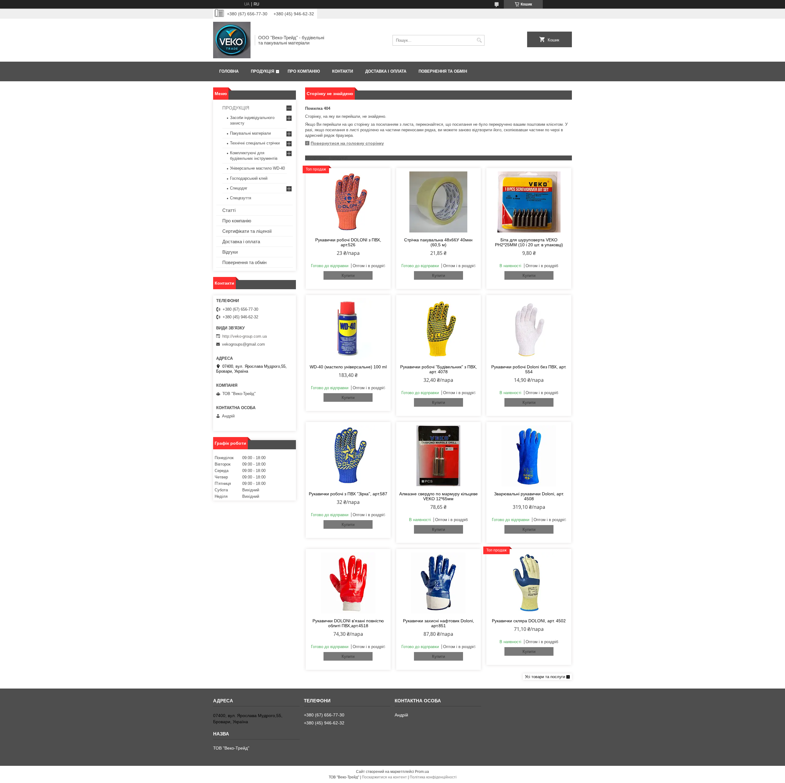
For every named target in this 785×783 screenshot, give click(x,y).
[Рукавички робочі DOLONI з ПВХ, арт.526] (348, 201)
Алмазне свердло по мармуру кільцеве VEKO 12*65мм (438, 496)
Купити (348, 275)
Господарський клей (248, 178)
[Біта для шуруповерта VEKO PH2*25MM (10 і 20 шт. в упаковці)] (528, 201)
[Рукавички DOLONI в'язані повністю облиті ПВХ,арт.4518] (348, 582)
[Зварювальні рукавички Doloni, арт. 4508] (528, 455)
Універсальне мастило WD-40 (257, 168)
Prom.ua (422, 772)
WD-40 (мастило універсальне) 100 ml (348, 366)
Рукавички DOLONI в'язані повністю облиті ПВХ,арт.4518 (348, 623)
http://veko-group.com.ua (244, 336)
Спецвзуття (240, 198)
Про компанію (304, 71)
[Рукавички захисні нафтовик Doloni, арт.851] (438, 582)
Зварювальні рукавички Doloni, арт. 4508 (529, 496)
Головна (229, 71)
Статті (229, 210)
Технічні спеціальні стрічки (255, 143)
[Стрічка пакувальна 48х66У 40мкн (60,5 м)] (438, 201)
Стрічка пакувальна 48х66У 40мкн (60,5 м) (438, 242)
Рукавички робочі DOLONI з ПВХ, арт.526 (348, 242)
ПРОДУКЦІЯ (235, 107)
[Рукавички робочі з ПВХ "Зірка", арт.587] (348, 455)
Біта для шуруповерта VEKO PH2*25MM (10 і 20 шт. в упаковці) (529, 242)
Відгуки (230, 252)
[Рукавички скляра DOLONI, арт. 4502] (528, 582)
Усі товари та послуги (545, 676)
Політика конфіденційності (433, 777)
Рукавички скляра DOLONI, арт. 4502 (529, 620)
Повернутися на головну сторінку (347, 143)
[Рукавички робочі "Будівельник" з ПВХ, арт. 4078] (438, 328)
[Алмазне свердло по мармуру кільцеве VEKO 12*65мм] (438, 455)
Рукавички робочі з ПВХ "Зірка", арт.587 (348, 493)
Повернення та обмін (443, 71)
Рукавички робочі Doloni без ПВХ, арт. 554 (528, 369)
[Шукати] (479, 40)
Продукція (262, 71)
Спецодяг (238, 188)
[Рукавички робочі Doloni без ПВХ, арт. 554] (528, 328)
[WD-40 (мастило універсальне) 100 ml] (348, 328)
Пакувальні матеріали (250, 133)
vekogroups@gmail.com (243, 344)
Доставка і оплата (385, 71)
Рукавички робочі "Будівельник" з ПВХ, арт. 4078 (438, 369)
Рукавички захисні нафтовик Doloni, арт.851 (438, 623)
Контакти (342, 71)
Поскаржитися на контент (384, 777)
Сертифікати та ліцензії (247, 231)
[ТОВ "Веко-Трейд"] (232, 40)
